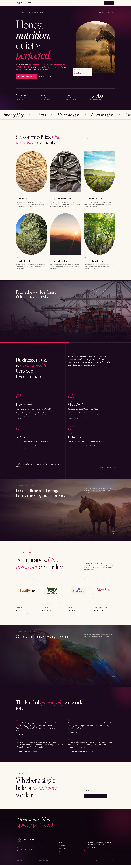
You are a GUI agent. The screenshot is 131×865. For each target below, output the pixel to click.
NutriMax (112, 860)
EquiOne (96, 860)
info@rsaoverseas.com (93, 851)
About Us (62, 845)
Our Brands (62, 848)
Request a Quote (45, 76)
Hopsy (101, 860)
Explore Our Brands (25, 76)
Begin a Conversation (94, 796)
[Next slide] (113, 334)
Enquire (108, 3)
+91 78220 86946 (98, 3)
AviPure (106, 860)
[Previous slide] (113, 330)
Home (61, 842)
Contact (61, 851)
